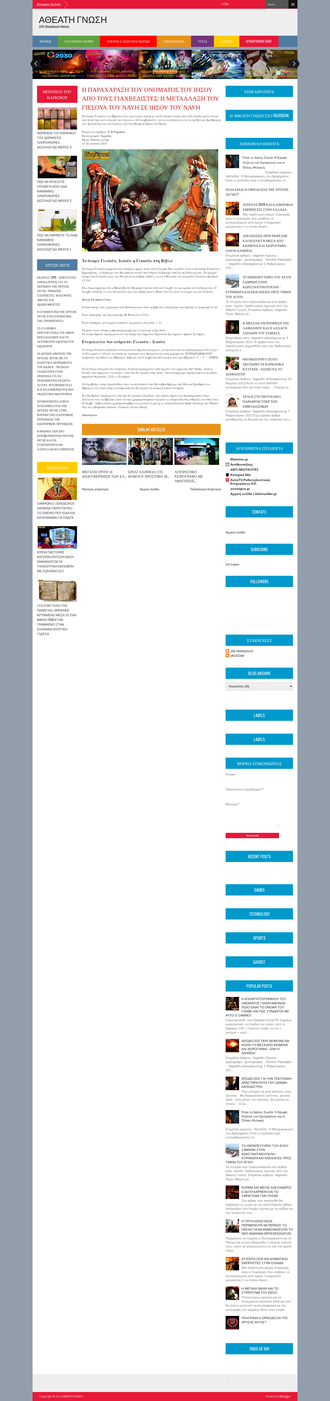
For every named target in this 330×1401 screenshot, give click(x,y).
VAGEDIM (237, 656)
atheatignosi (89, 415)
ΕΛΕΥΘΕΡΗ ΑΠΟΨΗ (79, 41)
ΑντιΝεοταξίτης (241, 464)
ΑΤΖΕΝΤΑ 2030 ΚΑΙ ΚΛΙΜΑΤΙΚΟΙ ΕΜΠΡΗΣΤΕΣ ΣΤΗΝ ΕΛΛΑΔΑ (268, 207)
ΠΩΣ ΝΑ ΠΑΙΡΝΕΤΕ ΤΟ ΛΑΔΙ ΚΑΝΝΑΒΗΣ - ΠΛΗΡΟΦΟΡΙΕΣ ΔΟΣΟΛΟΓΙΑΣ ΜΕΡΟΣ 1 (57, 242)
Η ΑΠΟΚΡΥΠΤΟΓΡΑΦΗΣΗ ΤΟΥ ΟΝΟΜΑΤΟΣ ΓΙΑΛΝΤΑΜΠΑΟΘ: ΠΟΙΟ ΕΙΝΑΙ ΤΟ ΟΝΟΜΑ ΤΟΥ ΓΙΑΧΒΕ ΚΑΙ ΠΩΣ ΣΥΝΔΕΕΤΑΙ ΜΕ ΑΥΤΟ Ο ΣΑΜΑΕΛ (257, 1007)
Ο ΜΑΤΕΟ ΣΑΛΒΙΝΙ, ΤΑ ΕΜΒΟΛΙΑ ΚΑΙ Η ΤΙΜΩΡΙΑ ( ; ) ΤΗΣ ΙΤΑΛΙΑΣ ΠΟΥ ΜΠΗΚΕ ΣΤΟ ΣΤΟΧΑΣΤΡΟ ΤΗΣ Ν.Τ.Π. (271, 75)
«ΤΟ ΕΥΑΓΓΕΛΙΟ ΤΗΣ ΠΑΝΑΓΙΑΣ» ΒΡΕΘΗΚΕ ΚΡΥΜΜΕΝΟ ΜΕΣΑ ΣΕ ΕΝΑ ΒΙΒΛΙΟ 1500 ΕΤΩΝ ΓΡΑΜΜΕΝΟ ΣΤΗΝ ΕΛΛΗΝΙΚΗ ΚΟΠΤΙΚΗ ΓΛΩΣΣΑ (56, 619)
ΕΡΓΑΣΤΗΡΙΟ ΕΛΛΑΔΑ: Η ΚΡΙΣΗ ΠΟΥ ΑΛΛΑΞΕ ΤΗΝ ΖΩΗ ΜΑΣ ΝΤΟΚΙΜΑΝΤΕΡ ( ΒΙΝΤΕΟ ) (218, 75)
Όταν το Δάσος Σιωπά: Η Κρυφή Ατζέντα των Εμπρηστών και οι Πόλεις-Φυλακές (265, 162)
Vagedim (119, 132)
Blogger (286, 1396)
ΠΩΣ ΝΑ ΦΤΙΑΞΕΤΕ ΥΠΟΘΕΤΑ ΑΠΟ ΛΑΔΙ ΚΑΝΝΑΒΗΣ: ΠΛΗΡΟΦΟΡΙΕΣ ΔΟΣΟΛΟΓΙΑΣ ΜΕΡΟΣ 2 (54, 191)
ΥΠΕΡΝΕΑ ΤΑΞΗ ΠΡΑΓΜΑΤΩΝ (128, 41)
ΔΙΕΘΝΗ (227, 41)
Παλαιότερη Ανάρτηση (205, 489)
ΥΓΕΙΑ (202, 41)
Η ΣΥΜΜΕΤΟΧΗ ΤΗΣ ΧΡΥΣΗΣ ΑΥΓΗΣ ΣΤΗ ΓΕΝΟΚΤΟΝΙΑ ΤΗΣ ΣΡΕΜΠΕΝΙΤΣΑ (57, 316)
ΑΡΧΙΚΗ (45, 41)
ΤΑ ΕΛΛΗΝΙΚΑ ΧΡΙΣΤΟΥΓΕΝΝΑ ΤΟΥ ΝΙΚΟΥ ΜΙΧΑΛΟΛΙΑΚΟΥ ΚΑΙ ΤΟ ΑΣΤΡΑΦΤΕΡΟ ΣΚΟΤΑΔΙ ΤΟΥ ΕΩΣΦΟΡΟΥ (55, 337)
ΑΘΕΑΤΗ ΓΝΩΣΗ (73, 19)
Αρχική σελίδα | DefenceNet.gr (253, 494)
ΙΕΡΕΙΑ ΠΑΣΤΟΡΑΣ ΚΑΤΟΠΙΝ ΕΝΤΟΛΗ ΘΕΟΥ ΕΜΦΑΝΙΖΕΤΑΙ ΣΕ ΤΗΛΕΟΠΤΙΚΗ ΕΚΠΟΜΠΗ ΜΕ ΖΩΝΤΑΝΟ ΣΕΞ (55, 561)
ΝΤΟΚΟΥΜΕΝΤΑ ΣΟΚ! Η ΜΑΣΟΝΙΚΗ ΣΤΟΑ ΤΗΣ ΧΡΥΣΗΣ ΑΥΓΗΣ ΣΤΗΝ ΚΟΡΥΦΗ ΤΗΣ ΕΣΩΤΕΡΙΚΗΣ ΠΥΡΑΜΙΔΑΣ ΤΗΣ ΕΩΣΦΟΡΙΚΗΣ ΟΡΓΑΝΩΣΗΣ (55, 412)
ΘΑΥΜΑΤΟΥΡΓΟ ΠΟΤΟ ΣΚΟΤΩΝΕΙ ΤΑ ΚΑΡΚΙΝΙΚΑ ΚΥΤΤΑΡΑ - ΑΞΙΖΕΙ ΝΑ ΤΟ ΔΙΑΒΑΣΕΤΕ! (255, 366)
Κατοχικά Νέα (240, 475)
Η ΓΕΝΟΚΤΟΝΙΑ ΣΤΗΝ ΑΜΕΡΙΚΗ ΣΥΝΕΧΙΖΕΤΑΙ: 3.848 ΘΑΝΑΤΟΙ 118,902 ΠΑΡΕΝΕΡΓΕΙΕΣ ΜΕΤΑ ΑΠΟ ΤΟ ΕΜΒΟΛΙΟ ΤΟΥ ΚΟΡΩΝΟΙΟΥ (112, 78)
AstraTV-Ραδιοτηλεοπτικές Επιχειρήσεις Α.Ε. (250, 481)
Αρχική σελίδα (149, 489)
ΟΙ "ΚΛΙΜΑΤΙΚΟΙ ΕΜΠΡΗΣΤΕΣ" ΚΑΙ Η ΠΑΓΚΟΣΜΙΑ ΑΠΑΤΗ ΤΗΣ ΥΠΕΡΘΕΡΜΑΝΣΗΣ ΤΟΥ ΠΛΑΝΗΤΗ (59, 75)
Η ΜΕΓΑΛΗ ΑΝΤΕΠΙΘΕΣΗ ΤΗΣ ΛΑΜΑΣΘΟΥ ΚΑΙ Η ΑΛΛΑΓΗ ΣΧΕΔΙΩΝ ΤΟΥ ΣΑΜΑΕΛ (266, 327)
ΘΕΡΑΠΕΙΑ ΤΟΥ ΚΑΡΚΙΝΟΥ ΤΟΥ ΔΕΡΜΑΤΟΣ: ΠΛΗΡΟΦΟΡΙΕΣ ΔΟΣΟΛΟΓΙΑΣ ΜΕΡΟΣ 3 (56, 139)
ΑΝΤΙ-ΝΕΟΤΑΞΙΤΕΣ (244, 469)
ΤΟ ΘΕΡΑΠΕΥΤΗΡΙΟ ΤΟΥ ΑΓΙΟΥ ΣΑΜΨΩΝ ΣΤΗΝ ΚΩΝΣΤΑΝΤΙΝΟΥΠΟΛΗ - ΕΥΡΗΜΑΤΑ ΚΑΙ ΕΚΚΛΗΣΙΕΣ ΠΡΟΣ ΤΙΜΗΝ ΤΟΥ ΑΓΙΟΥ (259, 286)
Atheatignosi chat (259, 41)
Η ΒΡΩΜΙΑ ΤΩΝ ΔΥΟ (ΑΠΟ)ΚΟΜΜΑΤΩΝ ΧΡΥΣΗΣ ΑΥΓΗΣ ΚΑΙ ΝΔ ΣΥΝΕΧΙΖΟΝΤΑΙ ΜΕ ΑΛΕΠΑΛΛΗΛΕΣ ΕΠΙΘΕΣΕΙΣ (55, 440)
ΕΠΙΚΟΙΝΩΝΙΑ (173, 41)
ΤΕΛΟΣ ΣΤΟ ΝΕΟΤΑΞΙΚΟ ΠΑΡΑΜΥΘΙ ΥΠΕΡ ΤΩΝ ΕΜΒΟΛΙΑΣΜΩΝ (262, 401)
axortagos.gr (240, 488)
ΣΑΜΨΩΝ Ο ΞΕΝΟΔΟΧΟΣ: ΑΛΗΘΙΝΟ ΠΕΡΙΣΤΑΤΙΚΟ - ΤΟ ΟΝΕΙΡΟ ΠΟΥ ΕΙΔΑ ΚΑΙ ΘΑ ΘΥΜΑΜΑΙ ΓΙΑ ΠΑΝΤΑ (56, 510)
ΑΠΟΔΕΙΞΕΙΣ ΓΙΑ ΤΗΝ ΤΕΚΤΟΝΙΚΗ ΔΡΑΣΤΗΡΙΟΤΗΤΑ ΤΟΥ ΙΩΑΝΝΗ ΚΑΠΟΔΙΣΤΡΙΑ (267, 1083)
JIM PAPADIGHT (242, 651)
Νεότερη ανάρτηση (95, 489)
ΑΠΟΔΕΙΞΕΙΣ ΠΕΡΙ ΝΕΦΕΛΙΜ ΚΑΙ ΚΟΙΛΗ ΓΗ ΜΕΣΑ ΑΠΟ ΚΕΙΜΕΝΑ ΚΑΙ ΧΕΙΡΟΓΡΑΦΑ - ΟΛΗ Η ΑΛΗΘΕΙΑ (257, 243)
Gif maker (233, 564)
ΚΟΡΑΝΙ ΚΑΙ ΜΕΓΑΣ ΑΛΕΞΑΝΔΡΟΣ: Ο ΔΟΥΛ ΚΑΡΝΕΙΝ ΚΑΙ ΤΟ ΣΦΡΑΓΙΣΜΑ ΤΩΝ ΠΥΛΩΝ (267, 1191)
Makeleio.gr (239, 459)
